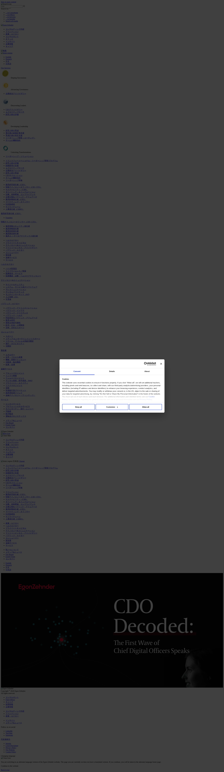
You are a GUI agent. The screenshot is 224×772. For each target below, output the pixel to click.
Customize (110, 407)
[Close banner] (161, 364)
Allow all (145, 407)
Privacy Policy (146, 399)
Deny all (78, 407)
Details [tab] (112, 371)
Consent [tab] (77, 371)
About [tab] (147, 371)
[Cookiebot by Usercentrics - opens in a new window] (146, 364)
